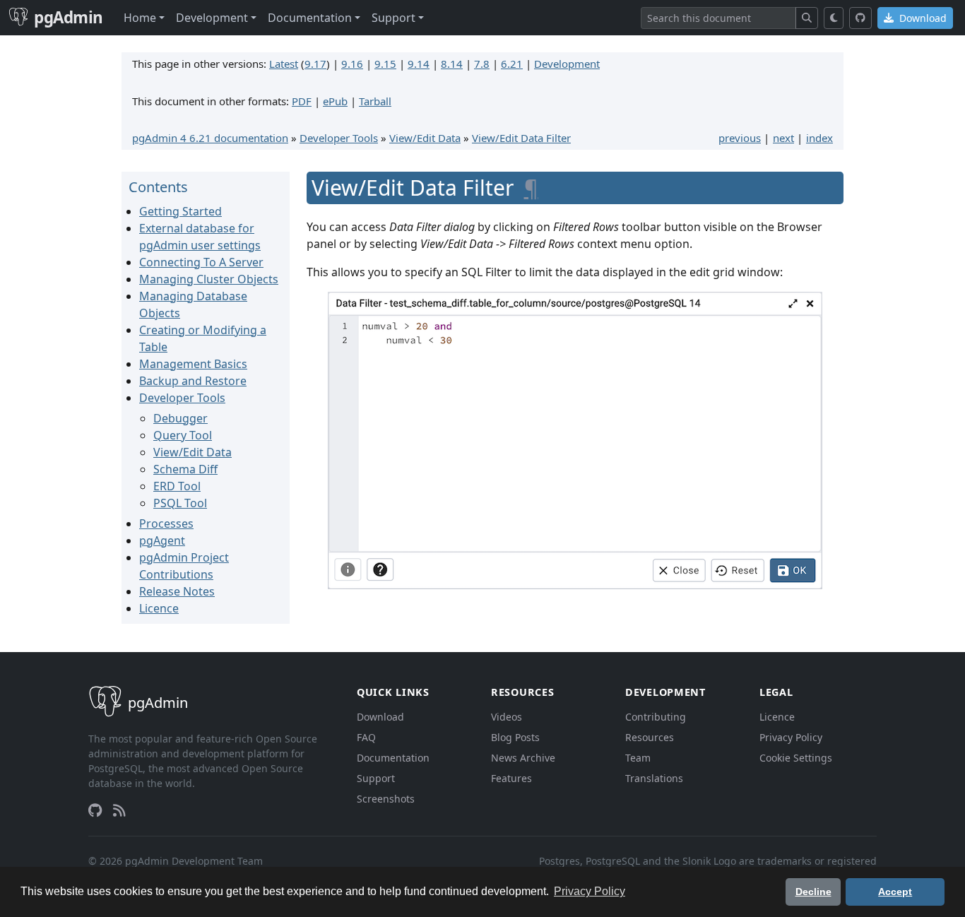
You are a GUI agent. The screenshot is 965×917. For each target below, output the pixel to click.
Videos (506, 716)
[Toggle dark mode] (834, 18)
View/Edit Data (425, 138)
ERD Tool (177, 486)
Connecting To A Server (201, 262)
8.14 (452, 64)
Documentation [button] (310, 17)
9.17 (315, 64)
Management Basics (193, 364)
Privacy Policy (790, 737)
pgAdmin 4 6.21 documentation (210, 138)
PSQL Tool (180, 503)
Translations (654, 778)
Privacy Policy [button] (589, 891)
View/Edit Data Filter (521, 138)
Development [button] (212, 17)
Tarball (375, 101)
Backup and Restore (193, 381)
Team (638, 757)
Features (511, 778)
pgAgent (162, 540)
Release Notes (177, 591)
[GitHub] (860, 18)
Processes (166, 523)
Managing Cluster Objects (208, 279)
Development (567, 64)
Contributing (655, 716)
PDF (302, 101)
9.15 (385, 64)
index (819, 138)
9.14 (419, 64)
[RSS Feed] (119, 810)
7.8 (482, 64)
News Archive (523, 757)
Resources (649, 737)
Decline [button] (813, 891)
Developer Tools (339, 138)
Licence (159, 608)
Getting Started (180, 211)
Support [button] (393, 17)
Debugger (180, 418)
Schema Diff (185, 469)
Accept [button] (895, 891)
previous (739, 138)
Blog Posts (515, 737)
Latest (283, 64)
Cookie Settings (795, 757)
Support (376, 778)
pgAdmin (68, 17)
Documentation (393, 757)
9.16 (352, 64)
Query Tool (182, 435)
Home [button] (140, 17)
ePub (335, 101)
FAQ (366, 737)
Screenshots (386, 798)
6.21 (512, 64)
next (783, 138)
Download (921, 18)
